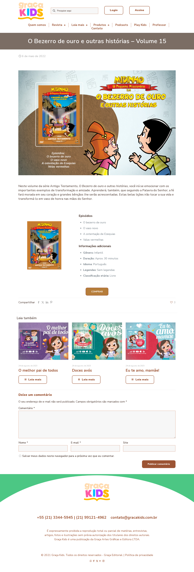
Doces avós (82, 370)
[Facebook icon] (94, 560)
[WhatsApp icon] (91, 560)
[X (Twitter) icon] (97, 560)
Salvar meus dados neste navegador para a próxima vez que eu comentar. (68, 456)
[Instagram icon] (103, 560)
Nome (23, 442)
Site (125, 442)
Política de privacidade (139, 555)
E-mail (76, 442)
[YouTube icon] (100, 560)
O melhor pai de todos (38, 370)
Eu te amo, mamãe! (142, 370)
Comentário (26, 408)
